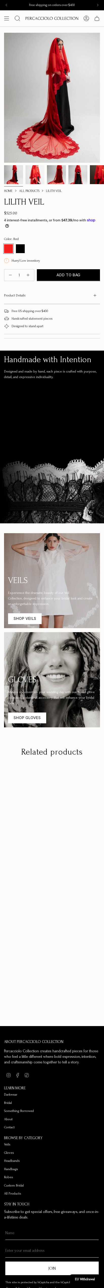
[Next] (97, 5)
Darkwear (10, 1094)
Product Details (14, 295)
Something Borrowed (19, 1111)
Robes (8, 1177)
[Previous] (6, 5)
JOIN (52, 1268)
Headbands (12, 1161)
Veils (7, 1144)
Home (8, 191)
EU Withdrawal (85, 1279)
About (8, 1119)
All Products (29, 191)
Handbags (11, 1169)
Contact (9, 1127)
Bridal (8, 1103)
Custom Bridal (14, 1185)
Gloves (9, 1153)
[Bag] (97, 18)
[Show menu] (7, 18)
